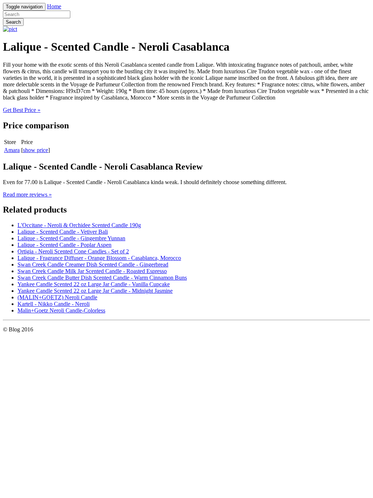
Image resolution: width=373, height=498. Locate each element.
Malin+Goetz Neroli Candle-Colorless (61, 310)
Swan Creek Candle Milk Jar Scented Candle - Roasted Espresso (92, 271)
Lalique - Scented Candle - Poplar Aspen (64, 245)
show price (35, 150)
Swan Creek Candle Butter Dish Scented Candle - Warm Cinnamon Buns (102, 278)
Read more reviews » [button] (27, 194)
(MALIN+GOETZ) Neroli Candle (57, 297)
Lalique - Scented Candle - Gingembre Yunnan (71, 238)
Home (54, 6)
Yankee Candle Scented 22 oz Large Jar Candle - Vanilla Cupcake (93, 284)
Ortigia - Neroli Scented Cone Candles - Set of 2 (73, 251)
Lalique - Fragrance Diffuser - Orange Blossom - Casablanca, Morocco (99, 258)
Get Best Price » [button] (21, 110)
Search (13, 22)
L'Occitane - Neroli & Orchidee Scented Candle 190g (79, 225)
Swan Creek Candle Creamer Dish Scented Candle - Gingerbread (92, 264)
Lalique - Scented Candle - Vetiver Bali (62, 232)
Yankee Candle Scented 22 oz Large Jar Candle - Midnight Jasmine (95, 291)
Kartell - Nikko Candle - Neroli (53, 304)
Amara (12, 150)
